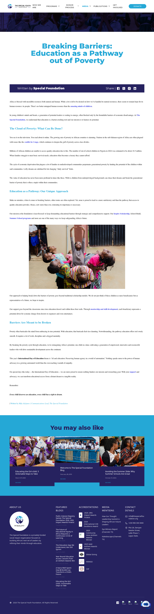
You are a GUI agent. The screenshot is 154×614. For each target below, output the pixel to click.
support (133, 371)
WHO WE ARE (36, 6)
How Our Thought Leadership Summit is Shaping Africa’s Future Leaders (111, 520)
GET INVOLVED (117, 6)
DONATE (137, 6)
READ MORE (18, 482)
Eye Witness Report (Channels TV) (110, 530)
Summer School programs (20, 218)
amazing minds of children (81, 106)
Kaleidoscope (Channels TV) (111, 537)
